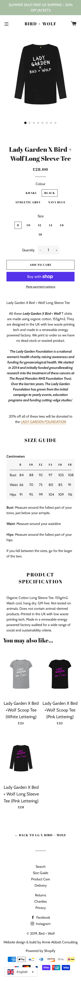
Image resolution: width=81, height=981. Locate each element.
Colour (40, 184)
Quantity (28, 250)
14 (51, 225)
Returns (40, 895)
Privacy (40, 908)
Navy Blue (57, 202)
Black (49, 193)
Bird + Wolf (41, 24)
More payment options (40, 287)
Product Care (40, 879)
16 (62, 225)
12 (39, 225)
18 (40, 234)
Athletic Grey (28, 202)
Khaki (31, 193)
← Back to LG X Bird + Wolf (40, 835)
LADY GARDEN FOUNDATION (43, 422)
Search (41, 867)
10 (28, 225)
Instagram (43, 924)
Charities (40, 901)
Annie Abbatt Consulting (60, 942)
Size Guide (40, 873)
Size (41, 216)
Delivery (41, 885)
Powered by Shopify (40, 951)
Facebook (42, 917)
